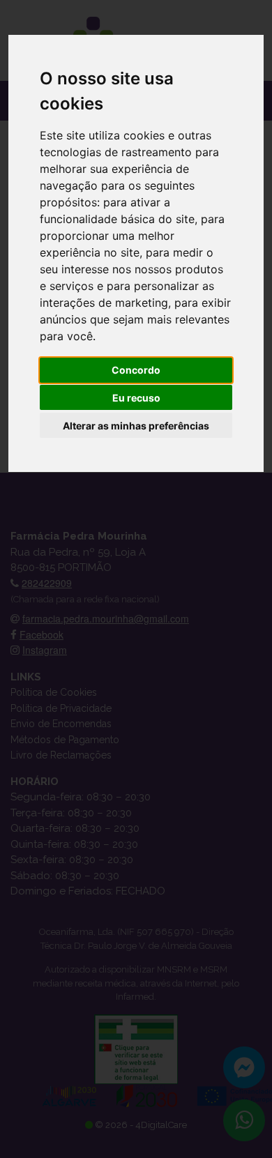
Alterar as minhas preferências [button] (136, 426)
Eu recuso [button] (136, 398)
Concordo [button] (136, 370)
